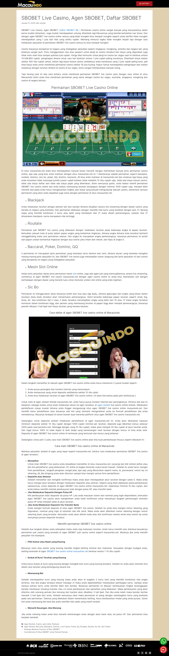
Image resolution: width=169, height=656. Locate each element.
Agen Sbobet (29, 624)
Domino (56, 627)
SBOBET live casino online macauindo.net (67, 551)
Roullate (83, 627)
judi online (47, 624)
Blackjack (48, 627)
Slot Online (105, 627)
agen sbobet (103, 405)
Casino (39, 624)
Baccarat (39, 627)
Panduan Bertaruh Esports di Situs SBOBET (42, 629)
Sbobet (91, 627)
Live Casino (65, 627)
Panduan (55, 624)
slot (75, 273)
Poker (73, 627)
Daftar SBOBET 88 (68, 30)
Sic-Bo (97, 627)
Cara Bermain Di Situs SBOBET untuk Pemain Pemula (46, 632)
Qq (78, 627)
